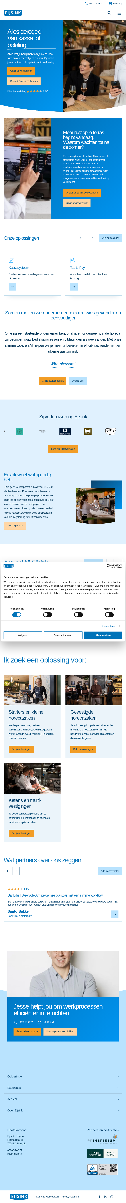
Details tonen (109, 626)
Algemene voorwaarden (47, 1196)
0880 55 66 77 (96, 3)
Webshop (117, 3)
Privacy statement (70, 1196)
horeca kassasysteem (16, 512)
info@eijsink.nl (14, 1153)
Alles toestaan (103, 635)
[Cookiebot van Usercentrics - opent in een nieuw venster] (109, 566)
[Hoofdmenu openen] (119, 13)
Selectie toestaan (63, 635)
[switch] (47, 614)
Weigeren (23, 635)
